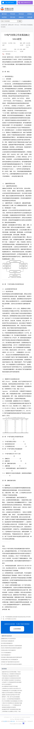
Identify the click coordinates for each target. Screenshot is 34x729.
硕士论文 (4, 14)
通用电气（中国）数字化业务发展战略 (11, 696)
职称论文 (21, 17)
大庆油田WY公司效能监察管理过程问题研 (11, 682)
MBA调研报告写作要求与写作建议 (10, 686)
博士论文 (12, 17)
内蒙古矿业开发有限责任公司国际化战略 (11, 692)
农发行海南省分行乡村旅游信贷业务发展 (11, 678)
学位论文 (12, 14)
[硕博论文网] (7, 8)
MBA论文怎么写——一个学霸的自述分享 (11, 705)
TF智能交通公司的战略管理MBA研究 (10, 676)
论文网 (5, 721)
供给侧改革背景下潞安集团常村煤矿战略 (11, 709)
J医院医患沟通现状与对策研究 (9, 707)
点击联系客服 (17, 629)
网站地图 (17, 719)
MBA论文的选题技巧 (7, 684)
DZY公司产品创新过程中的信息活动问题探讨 (11, 664)
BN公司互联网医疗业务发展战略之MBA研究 (12, 701)
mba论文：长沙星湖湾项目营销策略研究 (11, 699)
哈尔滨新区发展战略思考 (6, 643)
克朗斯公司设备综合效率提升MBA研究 (11, 694)
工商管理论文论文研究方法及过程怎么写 (11, 688)
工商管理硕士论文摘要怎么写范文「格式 (11, 711)
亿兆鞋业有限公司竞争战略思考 (8, 650)
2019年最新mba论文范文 (10, 619)
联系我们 (22, 719)
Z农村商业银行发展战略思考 (7, 641)
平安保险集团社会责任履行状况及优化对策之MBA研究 (18, 616)
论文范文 (4, 17)
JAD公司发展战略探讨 (6, 652)
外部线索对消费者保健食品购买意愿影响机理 (11, 657)
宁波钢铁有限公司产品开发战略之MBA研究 (12, 690)
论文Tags (12, 719)
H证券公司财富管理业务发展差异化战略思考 (11, 648)
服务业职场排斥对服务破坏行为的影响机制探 (11, 645)
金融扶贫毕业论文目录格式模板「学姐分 (11, 671)
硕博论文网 (10, 24)
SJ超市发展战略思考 (5, 655)
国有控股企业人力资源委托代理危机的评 (11, 674)
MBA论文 (21, 14)
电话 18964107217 (26, 2)
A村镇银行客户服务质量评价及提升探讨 (10, 662)
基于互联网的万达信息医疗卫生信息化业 (11, 680)
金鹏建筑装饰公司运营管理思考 (8, 638)
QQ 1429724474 (9, 2)
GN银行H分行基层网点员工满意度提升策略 (12, 703)
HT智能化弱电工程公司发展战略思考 (9, 659)
